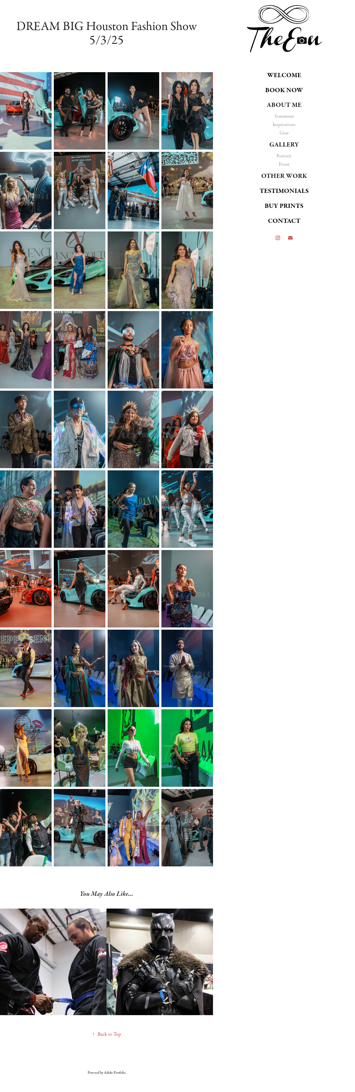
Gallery (284, 144)
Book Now (284, 90)
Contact (284, 221)
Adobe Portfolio (115, 1072)
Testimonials (284, 191)
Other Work (284, 176)
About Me (284, 105)
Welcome (284, 75)
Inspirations (284, 125)
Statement (284, 116)
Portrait (284, 156)
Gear (284, 133)
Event (284, 164)
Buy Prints (284, 206)
